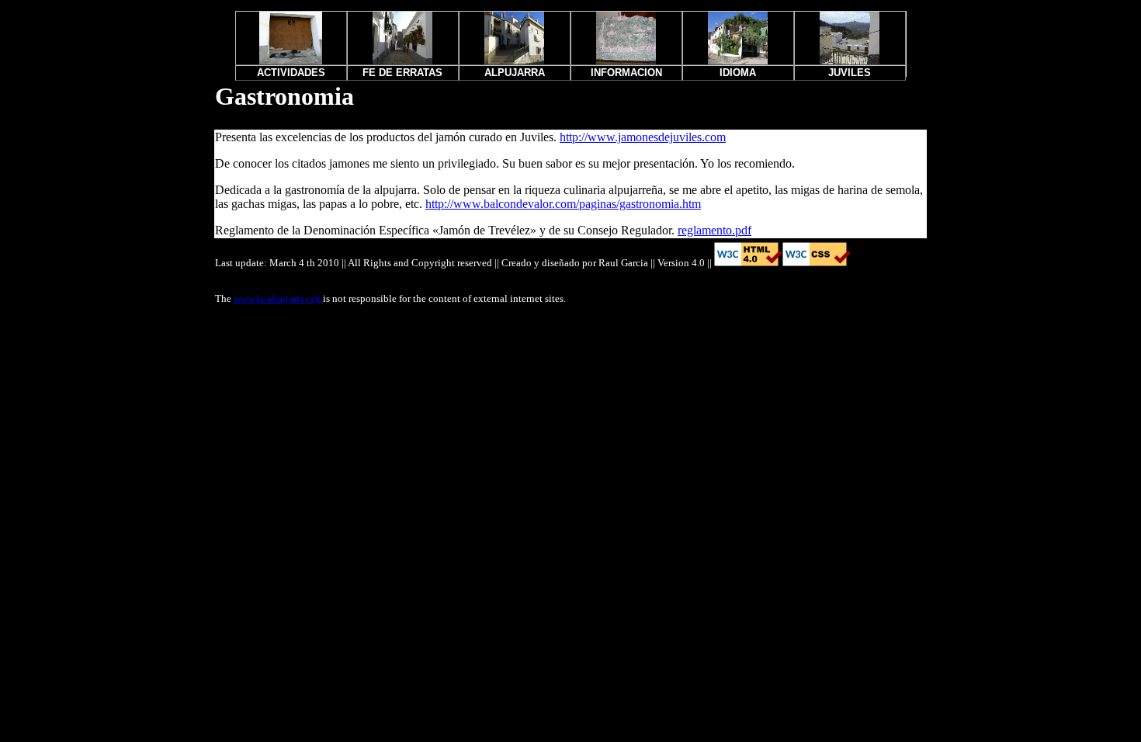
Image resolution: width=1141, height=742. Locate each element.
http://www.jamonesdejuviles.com (643, 137)
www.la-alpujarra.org (278, 298)
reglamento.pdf (714, 230)
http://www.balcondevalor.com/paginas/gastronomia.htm (563, 203)
